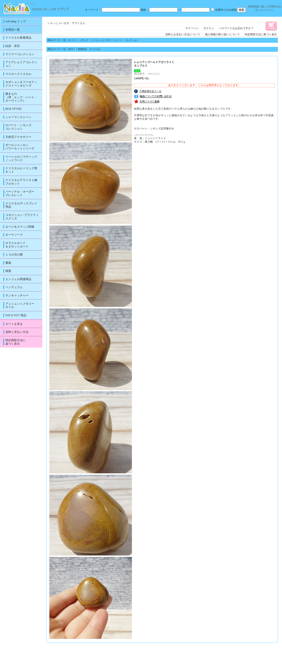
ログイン (208, 28)
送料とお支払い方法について (182, 34)
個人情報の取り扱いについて (222, 34)
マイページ (192, 28)
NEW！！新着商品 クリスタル (84, 49)
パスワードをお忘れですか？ (236, 28)
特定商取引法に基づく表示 (261, 34)
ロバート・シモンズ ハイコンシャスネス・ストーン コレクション (103, 40)
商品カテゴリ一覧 (56, 40)
